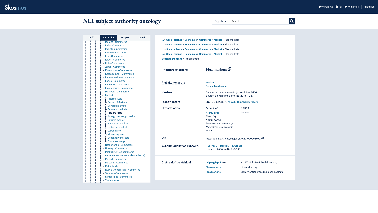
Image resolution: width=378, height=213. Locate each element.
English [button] (219, 21)
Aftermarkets (115, 98)
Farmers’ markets (117, 109)
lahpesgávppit (214, 162)
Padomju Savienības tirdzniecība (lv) (125, 155)
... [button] (163, 39)
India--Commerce (114, 45)
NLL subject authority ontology (122, 21)
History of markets (118, 127)
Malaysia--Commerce (117, 91)
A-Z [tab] (91, 37)
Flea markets (115, 113)
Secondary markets (118, 137)
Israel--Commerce (115, 59)
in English (369, 6)
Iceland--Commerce (116, 42)
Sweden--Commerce (116, 173)
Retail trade (111, 166)
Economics (191, 39)
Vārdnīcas (327, 6)
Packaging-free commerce (119, 152)
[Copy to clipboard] (229, 69)
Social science (174, 39)
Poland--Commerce (116, 159)
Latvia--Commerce (115, 81)
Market (109, 95)
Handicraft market (118, 123)
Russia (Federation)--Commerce (122, 169)
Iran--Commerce (114, 56)
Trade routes (112, 180)
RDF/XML (211, 146)
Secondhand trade (172, 58)
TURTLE (224, 146)
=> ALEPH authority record (243, 102)
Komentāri (353, 6)
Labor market (115, 130)
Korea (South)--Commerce (119, 73)
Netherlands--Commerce (119, 144)
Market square (116, 134)
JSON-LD (237, 146)
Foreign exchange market (122, 116)
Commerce (205, 39)
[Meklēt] (292, 21)
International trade (115, 52)
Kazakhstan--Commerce (118, 70)
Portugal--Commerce (116, 162)
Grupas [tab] (125, 37)
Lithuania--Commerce (117, 84)
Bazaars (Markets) (118, 102)
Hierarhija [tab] (108, 37)
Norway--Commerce (116, 148)
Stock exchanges (117, 141)
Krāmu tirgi (212, 112)
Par (340, 6)
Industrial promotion (116, 49)
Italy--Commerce (114, 63)
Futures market (116, 120)
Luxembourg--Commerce (119, 88)
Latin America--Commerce (119, 77)
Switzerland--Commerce (118, 176)
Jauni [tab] (142, 37)
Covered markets (117, 105)
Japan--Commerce (115, 66)
